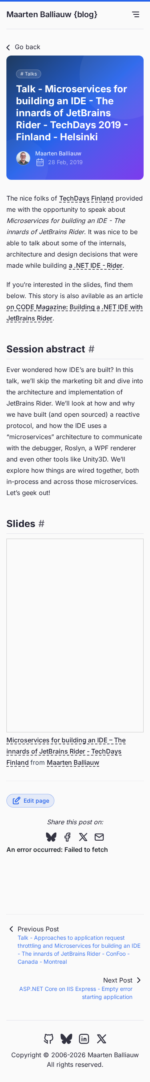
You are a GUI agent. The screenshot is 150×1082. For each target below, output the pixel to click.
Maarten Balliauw (73, 762)
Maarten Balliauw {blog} (52, 14)
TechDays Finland (86, 198)
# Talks (28, 74)
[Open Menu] (136, 14)
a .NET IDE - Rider (95, 265)
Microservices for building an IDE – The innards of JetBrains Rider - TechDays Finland (66, 751)
